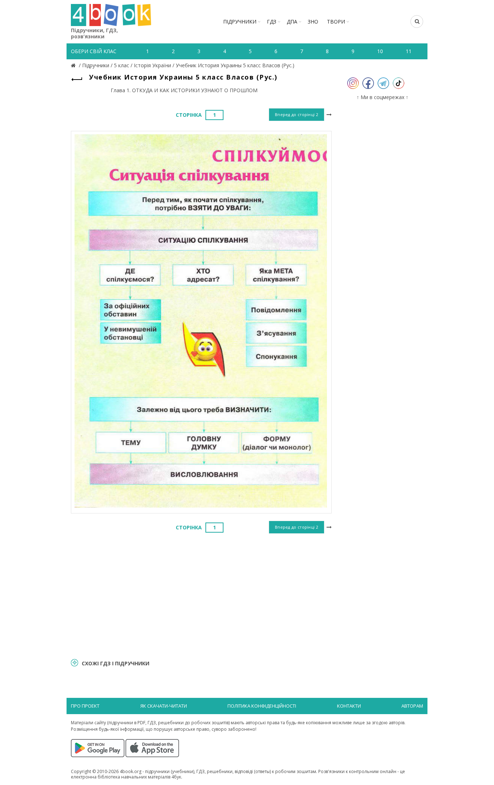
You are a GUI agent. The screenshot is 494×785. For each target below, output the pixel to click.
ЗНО (313, 21)
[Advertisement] (201, 594)
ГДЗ (271, 21)
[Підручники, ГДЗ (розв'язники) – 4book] (74, 65)
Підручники (239, 21)
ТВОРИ (336, 21)
